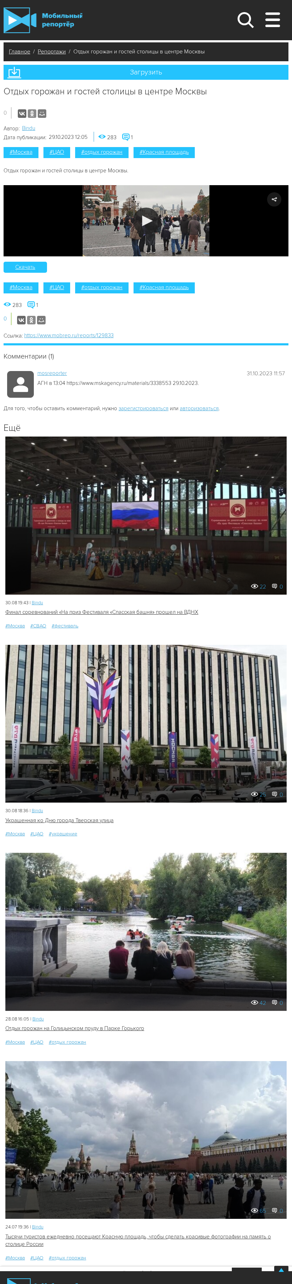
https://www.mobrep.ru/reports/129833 (69, 335)
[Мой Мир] (42, 113)
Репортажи (52, 51)
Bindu (28, 128)
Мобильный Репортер (43, 20)
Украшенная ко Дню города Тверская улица (59, 820)
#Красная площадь (164, 152)
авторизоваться (199, 408)
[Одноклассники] (32, 113)
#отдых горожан (101, 152)
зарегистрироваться (143, 408)
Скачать (25, 267)
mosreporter (52, 373)
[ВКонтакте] (22, 113)
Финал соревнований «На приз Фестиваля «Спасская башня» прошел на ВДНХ (101, 612)
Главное (19, 51)
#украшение (63, 834)
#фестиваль (65, 626)
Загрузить (146, 72)
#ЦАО (56, 152)
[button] (146, 221)
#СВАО (38, 626)
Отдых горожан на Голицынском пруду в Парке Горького (74, 1028)
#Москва (21, 152)
